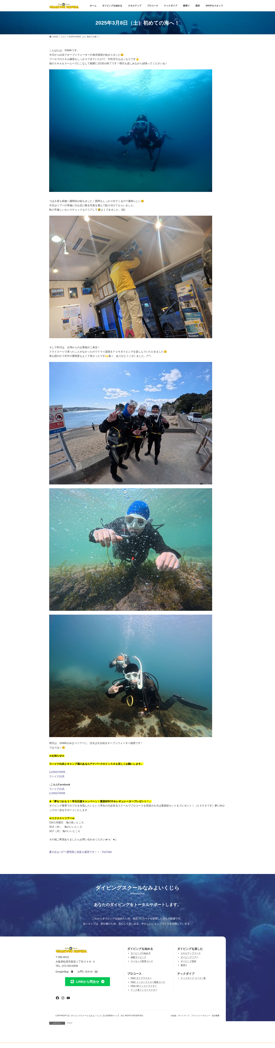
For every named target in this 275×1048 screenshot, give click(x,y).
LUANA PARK (57, 772)
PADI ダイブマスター (141, 978)
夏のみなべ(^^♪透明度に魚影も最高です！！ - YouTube (80, 852)
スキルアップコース (191, 953)
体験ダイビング (138, 957)
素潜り (184, 965)
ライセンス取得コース (142, 961)
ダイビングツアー (189, 957)
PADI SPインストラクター (144, 986)
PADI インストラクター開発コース (148, 982)
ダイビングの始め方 (141, 953)
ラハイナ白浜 (56, 776)
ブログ (69, 1023)
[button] (65, 971)
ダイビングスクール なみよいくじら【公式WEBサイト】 (95, 1016)
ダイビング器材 (188, 961)
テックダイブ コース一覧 (193, 978)
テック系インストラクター (144, 990)
